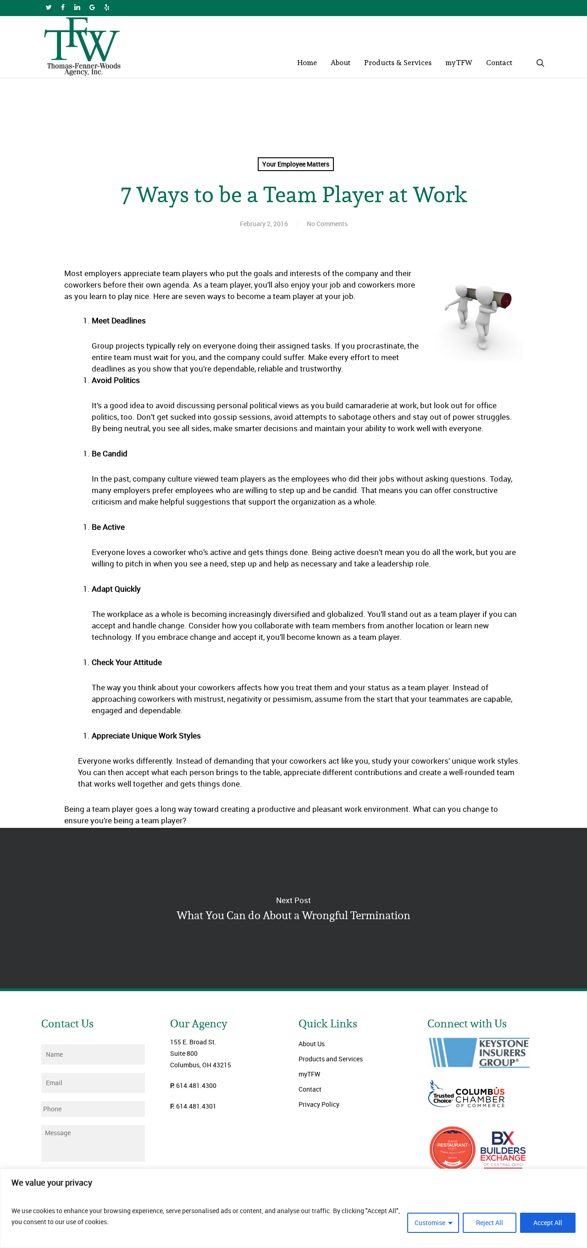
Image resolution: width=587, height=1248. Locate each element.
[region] (293, 1208)
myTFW (309, 1074)
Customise (430, 1222)
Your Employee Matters (295, 164)
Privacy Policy (319, 1104)
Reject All (489, 1222)
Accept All (547, 1222)
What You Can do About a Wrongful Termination (293, 908)
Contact (310, 1089)
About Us (312, 1043)
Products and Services (331, 1058)
